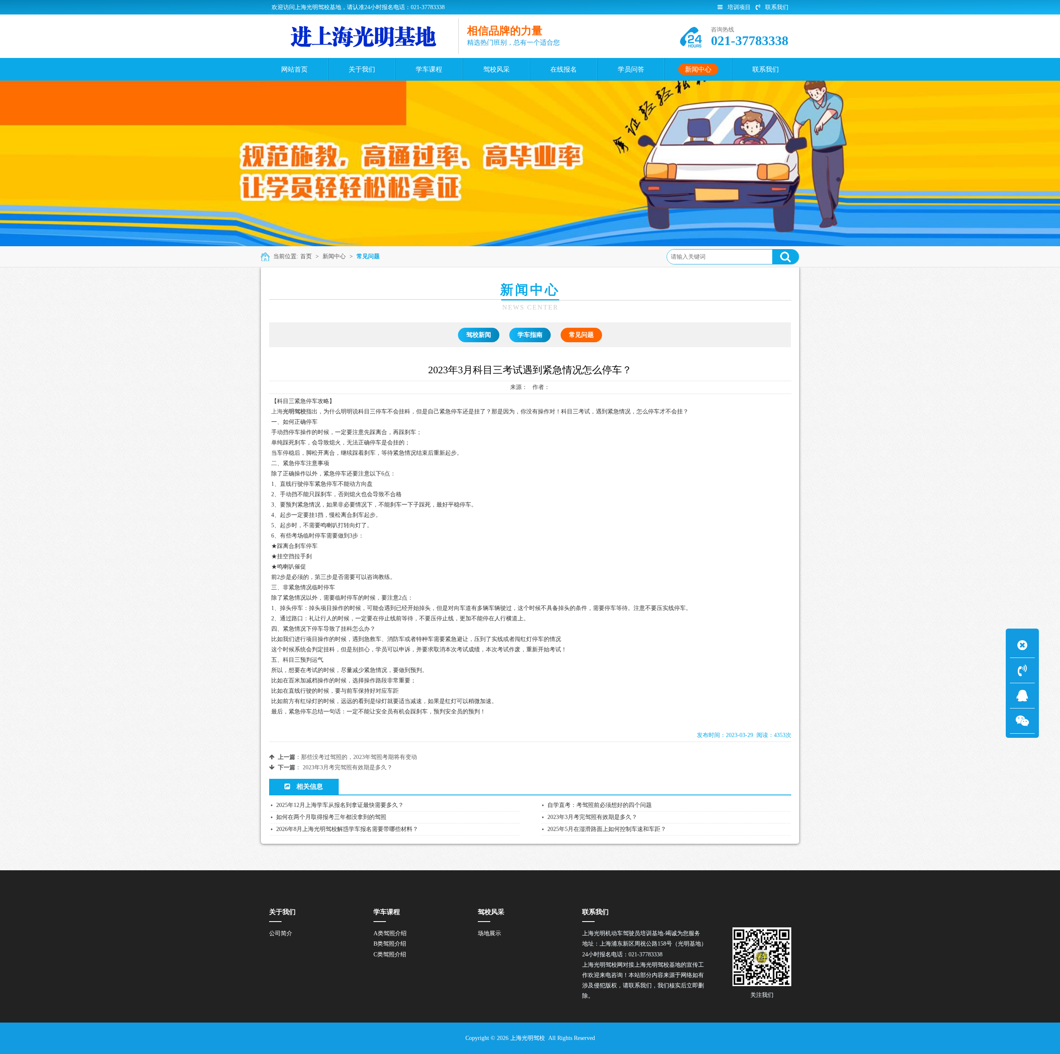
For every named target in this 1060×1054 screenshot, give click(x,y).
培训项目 (739, 7)
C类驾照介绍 (389, 954)
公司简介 (280, 933)
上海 (277, 411)
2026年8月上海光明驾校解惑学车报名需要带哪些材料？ (347, 829)
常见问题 (368, 256)
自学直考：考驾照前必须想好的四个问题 (599, 805)
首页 (306, 256)
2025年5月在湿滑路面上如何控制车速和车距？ (606, 829)
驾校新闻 (478, 334)
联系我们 (776, 7)
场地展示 (489, 933)
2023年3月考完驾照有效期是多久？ (348, 767)
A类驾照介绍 (390, 933)
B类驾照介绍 (389, 944)
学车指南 (530, 334)
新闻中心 (334, 256)
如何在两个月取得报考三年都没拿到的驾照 (331, 817)
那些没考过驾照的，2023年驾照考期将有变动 (359, 757)
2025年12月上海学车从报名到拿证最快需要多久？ (340, 805)
